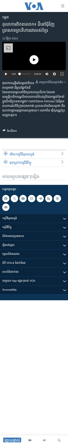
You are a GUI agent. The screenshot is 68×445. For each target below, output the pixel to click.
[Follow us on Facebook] (5, 198)
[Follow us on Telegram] (40, 198)
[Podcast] (57, 198)
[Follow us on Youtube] (23, 198)
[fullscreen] (62, 74)
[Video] (30, 440)
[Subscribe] (5, 207)
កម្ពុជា (5, 17)
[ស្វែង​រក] (59, 440)
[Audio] (44, 440)
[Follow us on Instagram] (31, 198)
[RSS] (48, 198)
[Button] (9, 131)
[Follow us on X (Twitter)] (14, 198)
